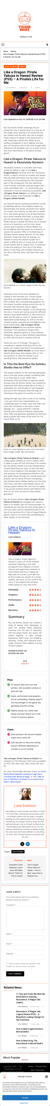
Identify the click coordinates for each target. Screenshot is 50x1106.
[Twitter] (22, 844)
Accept (25, 1098)
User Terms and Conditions (37, 1071)
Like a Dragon (17, 852)
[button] (46, 1077)
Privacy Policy (41, 1066)
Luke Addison (11, 87)
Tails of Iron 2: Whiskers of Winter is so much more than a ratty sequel (24, 779)
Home (30, 1066)
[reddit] (27, 5)
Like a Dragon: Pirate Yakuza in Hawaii (21, 530)
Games (22, 67)
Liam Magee (22, 1036)
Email (9, 944)
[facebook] (20, 5)
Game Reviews (11, 67)
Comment (10, 905)
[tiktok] (29, 5)
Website (9, 954)
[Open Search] (43, 45)
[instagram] (23, 5)
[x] (25, 5)
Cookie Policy (24, 1103)
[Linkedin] (28, 844)
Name (9, 934)
